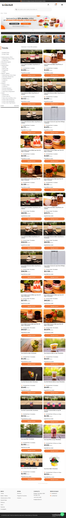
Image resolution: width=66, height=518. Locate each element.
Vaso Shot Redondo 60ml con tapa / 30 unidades (54, 381)
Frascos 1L (4, 63)
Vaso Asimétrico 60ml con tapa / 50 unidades (53, 353)
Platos (4, 71)
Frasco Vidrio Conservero (9, 99)
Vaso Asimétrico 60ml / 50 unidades (28, 353)
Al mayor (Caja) (5, 54)
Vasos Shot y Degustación (9, 91)
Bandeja (4, 67)
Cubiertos (5, 80)
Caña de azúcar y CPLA (7, 57)
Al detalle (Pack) (5, 52)
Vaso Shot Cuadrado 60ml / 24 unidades (29, 410)
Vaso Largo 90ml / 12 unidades (27, 439)
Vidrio (3, 93)
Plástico (3, 83)
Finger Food (5, 60)
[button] (62, 5)
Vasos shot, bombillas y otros (9, 98)
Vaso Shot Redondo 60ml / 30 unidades (29, 381)
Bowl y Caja (5, 68)
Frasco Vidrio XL (6, 96)
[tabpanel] (33, 22)
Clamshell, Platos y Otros (8, 58)
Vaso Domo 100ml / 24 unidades (51, 468)
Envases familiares (7, 88)
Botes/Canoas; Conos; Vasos (9, 75)
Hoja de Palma (5, 65)
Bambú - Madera (5, 73)
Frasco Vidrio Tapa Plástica (9, 102)
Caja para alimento (7, 78)
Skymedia (35, 515)
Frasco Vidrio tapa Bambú (8, 101)
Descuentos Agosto (6, 62)
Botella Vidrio (6, 94)
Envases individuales (7, 89)
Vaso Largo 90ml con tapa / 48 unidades (52, 439)
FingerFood (5, 70)
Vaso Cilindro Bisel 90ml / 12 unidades (29, 468)
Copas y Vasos (6, 84)
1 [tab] (33, 30)
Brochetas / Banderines (8, 76)
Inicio (2, 13)
